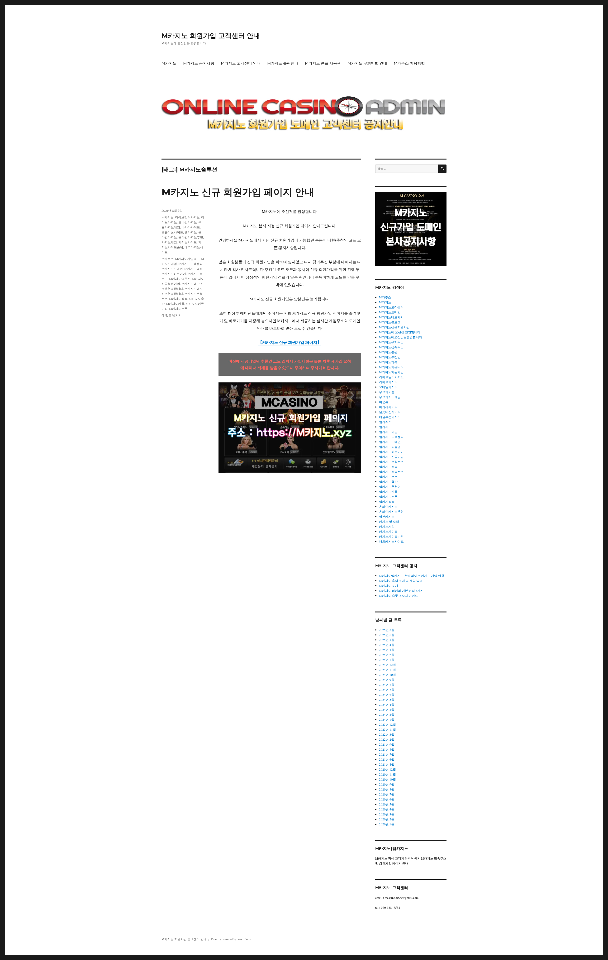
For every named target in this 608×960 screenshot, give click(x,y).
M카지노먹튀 (193, 269)
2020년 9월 (386, 784)
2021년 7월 (386, 754)
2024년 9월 (386, 680)
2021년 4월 (386, 764)
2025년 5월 (386, 640)
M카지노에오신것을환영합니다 (400, 337)
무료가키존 (386, 392)
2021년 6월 (386, 759)
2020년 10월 (387, 779)
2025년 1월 (386, 660)
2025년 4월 (386, 645)
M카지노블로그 (389, 322)
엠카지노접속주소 (391, 472)
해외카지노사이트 (391, 541)
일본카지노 (386, 516)
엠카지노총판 (388, 482)
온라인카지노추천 (190, 237)
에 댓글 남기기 (171, 315)
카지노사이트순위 (391, 536)
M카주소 (168, 259)
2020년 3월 (386, 814)
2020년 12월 (387, 769)
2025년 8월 (386, 630)
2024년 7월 (386, 689)
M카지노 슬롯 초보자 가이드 (398, 595)
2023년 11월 (387, 729)
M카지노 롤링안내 (282, 63)
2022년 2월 (386, 739)
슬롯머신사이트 (172, 232)
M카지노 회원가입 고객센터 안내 (211, 36)
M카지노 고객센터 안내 (241, 63)
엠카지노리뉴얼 (390, 447)
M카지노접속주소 (391, 347)
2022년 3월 (386, 734)
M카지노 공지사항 (198, 63)
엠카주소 (385, 422)
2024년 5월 (386, 699)
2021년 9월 (386, 744)
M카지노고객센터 (190, 264)
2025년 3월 (386, 650)
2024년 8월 (386, 684)
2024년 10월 (387, 675)
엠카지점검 (386, 501)
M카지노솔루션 (179, 279)
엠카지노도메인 (390, 442)
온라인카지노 (388, 506)
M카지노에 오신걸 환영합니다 (399, 332)
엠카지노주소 (388, 477)
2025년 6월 (386, 635)
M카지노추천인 (389, 357)
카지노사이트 (187, 242)
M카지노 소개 (388, 586)
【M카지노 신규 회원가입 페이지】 (289, 342)
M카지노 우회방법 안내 (367, 63)
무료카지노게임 (390, 397)
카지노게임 (169, 242)
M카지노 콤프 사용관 (323, 63)
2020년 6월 (386, 799)
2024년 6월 (386, 694)
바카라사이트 (190, 227)
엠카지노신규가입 (391, 457)
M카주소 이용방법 (409, 63)
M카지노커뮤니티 (391, 367)
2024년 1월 (386, 719)
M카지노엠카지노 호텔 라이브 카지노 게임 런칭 (411, 576)
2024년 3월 (386, 709)
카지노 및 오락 (389, 521)
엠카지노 (191, 232)
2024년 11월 (387, 670)
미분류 (383, 402)
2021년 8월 (386, 749)
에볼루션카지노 (390, 417)
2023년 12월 (387, 724)
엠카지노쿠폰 (388, 496)
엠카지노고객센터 (391, 437)
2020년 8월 (386, 789)
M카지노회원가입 (391, 372)
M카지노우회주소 (391, 342)
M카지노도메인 (172, 269)
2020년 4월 (386, 809)
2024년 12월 (387, 665)
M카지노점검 (178, 299)
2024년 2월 (386, 714)
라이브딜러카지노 (187, 217)
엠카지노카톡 (388, 491)
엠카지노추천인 (390, 487)
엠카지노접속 (388, 467)
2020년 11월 (387, 774)
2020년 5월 (386, 804)
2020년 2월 (386, 819)
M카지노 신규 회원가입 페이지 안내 (238, 192)
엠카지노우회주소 (391, 462)
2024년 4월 (386, 704)
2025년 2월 (386, 655)
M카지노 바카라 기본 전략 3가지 (401, 590)
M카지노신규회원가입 (394, 327)
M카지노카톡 (175, 304)
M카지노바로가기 (174, 274)
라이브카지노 (388, 382)
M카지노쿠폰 (178, 309)
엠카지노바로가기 (391, 452)
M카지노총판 (388, 352)
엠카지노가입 (388, 432)
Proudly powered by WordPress (231, 939)
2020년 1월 (386, 824)
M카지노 (169, 63)
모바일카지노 (187, 222)
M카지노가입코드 (187, 259)
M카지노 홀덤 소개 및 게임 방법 (401, 581)
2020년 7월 (386, 794)
